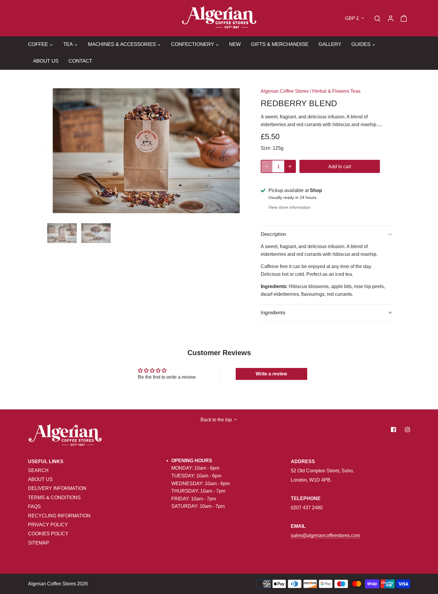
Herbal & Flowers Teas (336, 91)
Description (273, 234)
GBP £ (352, 18)
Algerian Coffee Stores (285, 91)
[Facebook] (393, 429)
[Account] (390, 18)
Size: (266, 148)
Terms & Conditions (54, 497)
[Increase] (290, 166)
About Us (40, 479)
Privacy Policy (48, 524)
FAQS (34, 506)
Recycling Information (59, 515)
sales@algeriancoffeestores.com (325, 535)
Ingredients (273, 312)
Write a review (271, 373)
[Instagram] (407, 429)
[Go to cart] (403, 18)
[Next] (237, 150)
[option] (146, 151)
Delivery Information (57, 488)
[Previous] (55, 150)
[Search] (377, 18)
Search (38, 470)
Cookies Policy (48, 533)
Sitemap (38, 542)
